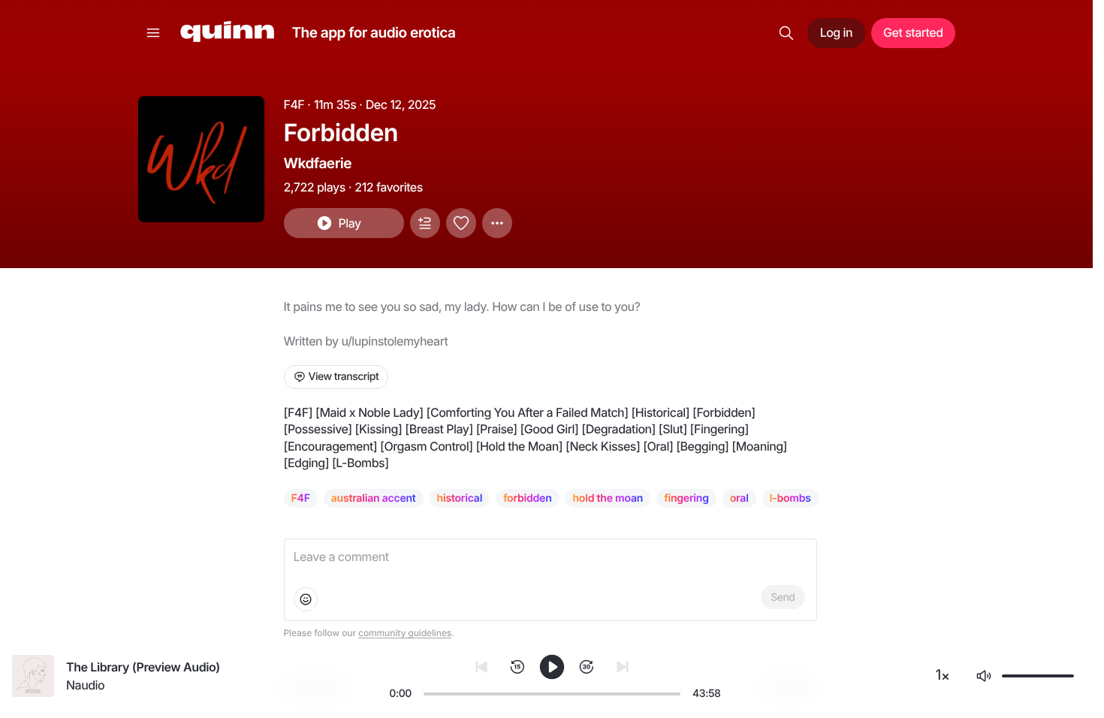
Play (349, 223)
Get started (913, 32)
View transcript (344, 376)
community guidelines (404, 632)
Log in (836, 32)
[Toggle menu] (153, 33)
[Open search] (786, 33)
